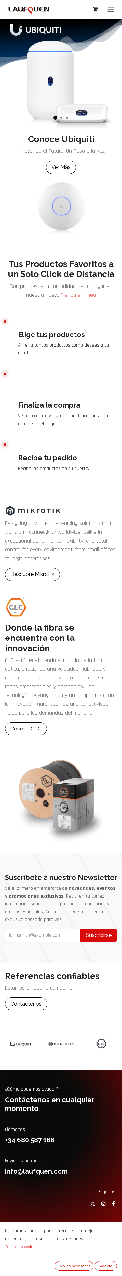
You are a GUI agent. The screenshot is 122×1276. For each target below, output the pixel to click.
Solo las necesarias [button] (74, 1266)
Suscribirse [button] (99, 935)
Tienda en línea (78, 295)
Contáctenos (26, 1004)
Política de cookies (21, 1246)
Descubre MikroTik (32, 574)
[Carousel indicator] (55, 118)
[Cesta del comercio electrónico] (95, 9)
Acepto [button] (106, 1266)
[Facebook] (113, 1203)
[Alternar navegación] (110, 9)
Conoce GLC (25, 729)
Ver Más (61, 167)
